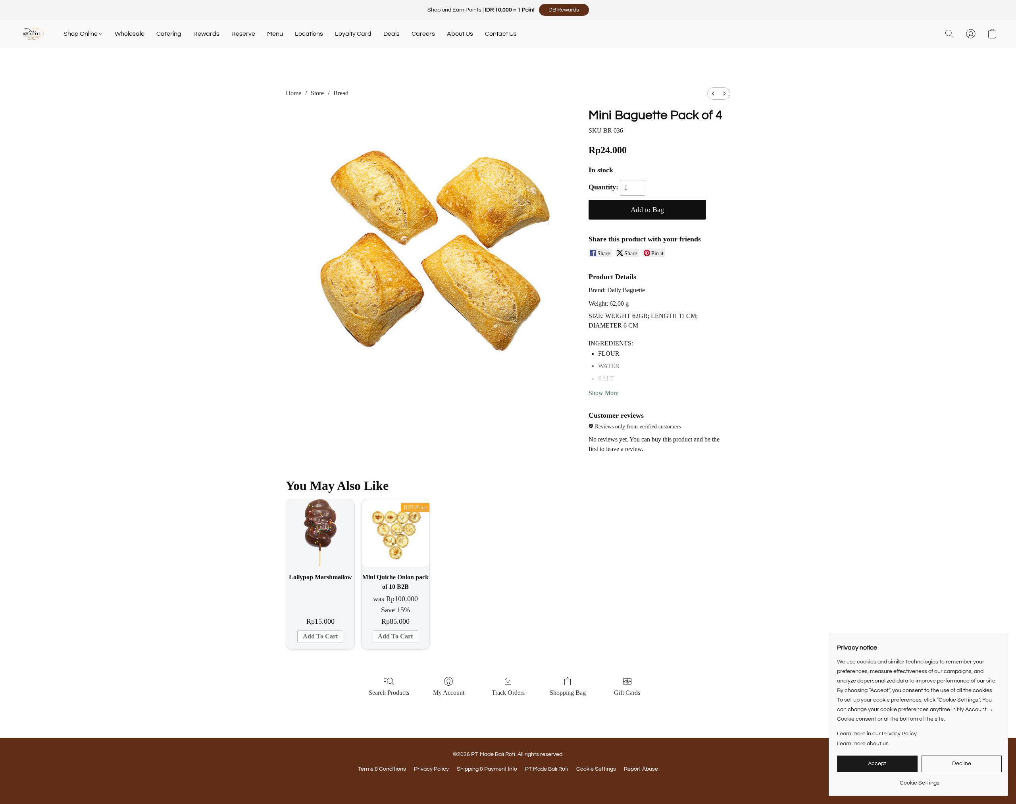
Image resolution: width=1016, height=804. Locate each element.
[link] (919, 780)
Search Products (389, 692)
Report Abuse (641, 769)
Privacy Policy (431, 769)
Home (293, 93)
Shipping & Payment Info (487, 769)
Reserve (243, 34)
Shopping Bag (568, 692)
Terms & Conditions (382, 769)
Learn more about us (863, 743)
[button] (564, 10)
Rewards (206, 34)
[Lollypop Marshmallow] (320, 533)
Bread (340, 93)
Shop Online (81, 34)
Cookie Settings (596, 769)
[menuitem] (713, 93)
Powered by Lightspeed (508, 783)
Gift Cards (627, 692)
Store (317, 93)
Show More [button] (603, 392)
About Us (460, 34)
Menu (275, 34)
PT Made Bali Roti (546, 769)
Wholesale (129, 34)
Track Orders (508, 692)
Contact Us (501, 34)
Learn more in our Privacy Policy (877, 734)
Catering (168, 34)
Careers (423, 34)
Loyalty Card (353, 34)
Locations (309, 34)
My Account (448, 692)
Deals (391, 34)
